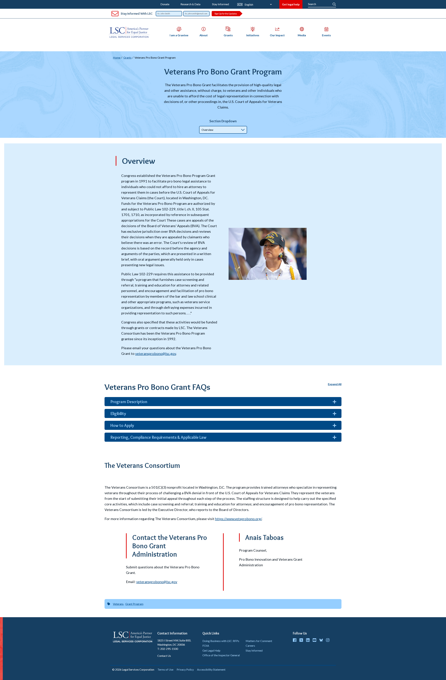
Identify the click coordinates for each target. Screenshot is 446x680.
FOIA (205, 645)
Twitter (301, 640)
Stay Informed (220, 4)
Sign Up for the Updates (225, 13)
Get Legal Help (211, 650)
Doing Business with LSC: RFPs (220, 640)
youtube (314, 640)
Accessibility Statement (211, 669)
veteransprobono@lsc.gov (156, 582)
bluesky (321, 640)
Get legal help (291, 4)
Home (116, 57)
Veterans (118, 604)
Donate (164, 4)
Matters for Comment (259, 640)
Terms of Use (165, 669)
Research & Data (190, 4)
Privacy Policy (185, 669)
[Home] (130, 32)
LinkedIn (308, 640)
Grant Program (134, 604)
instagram (327, 640)
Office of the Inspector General (221, 655)
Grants (127, 57)
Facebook (294, 640)
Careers (250, 645)
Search (334, 3)
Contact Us (164, 655)
